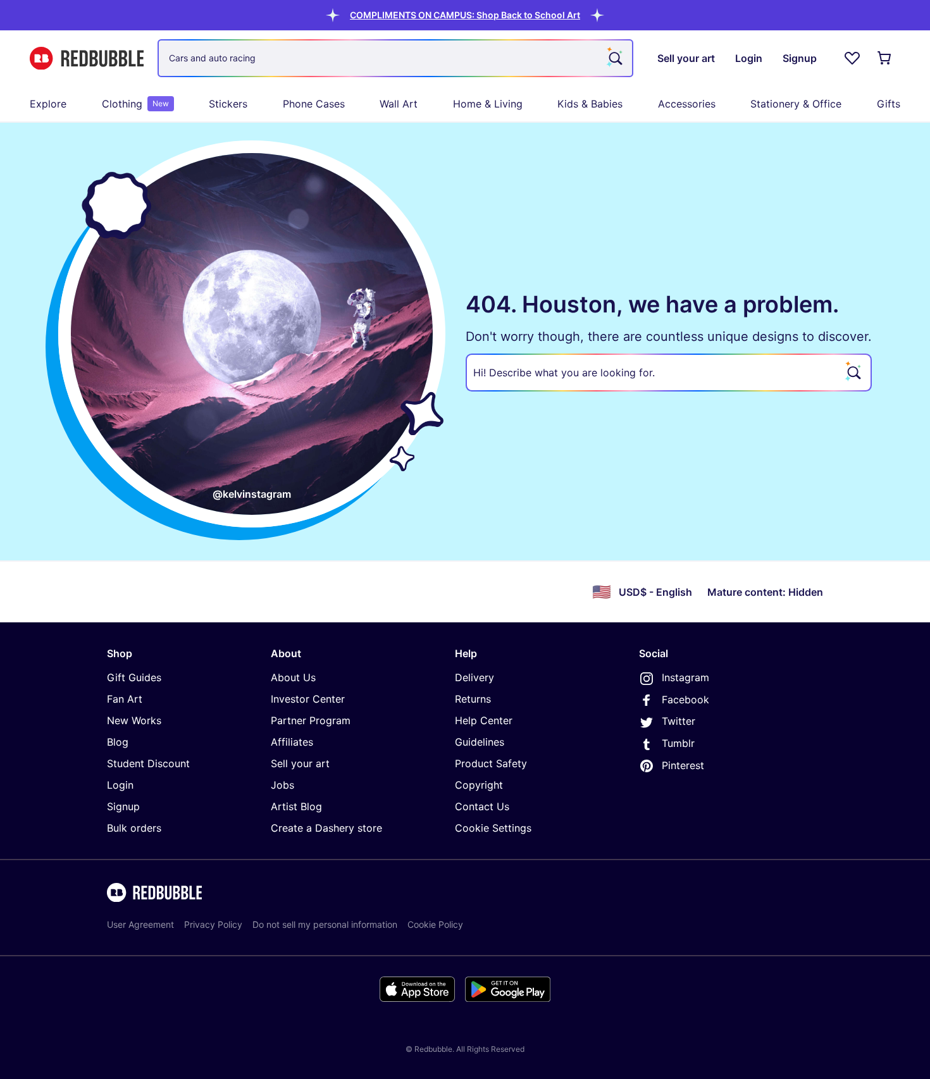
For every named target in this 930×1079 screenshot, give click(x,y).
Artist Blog (296, 806)
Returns (473, 699)
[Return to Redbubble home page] (87, 58)
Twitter (678, 721)
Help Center (483, 720)
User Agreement (140, 924)
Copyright (479, 785)
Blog (117, 742)
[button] (465, 14)
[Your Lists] (852, 58)
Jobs (282, 785)
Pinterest (683, 765)
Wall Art (399, 103)
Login (120, 785)
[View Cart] (885, 58)
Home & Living (488, 103)
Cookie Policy (435, 924)
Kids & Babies (590, 103)
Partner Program (310, 720)
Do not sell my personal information (324, 924)
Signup (123, 806)
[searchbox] (669, 372)
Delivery (474, 677)
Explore (48, 103)
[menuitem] (48, 103)
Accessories (687, 103)
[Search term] (614, 58)
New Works (134, 720)
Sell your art (300, 763)
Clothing (135, 103)
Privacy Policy (213, 924)
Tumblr (678, 743)
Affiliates (292, 742)
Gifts (888, 103)
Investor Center (308, 699)
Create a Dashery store (326, 828)
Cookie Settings (493, 828)
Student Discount (148, 763)
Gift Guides (134, 677)
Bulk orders (134, 828)
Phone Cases (314, 103)
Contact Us (482, 806)
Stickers (228, 103)
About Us (293, 677)
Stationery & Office (795, 103)
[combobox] (395, 58)
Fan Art (124, 699)
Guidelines (479, 742)
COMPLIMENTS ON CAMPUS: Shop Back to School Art (465, 14)
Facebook (685, 699)
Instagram (685, 677)
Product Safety (491, 763)
